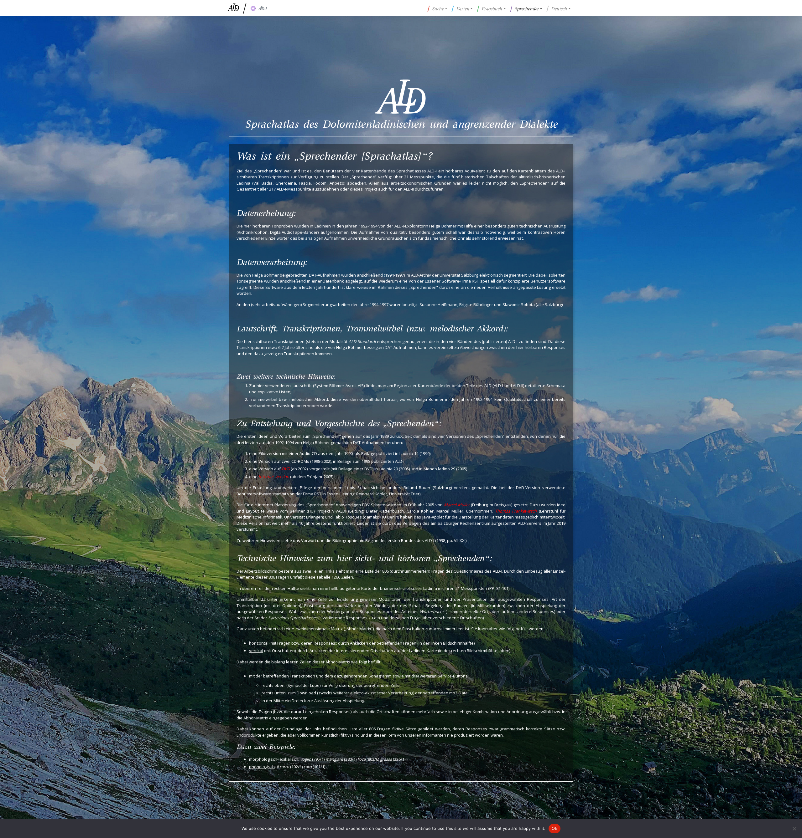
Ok (554, 828)
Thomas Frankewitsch (516, 511)
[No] (794, 828)
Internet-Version (273, 476)
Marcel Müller (457, 505)
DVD (286, 469)
